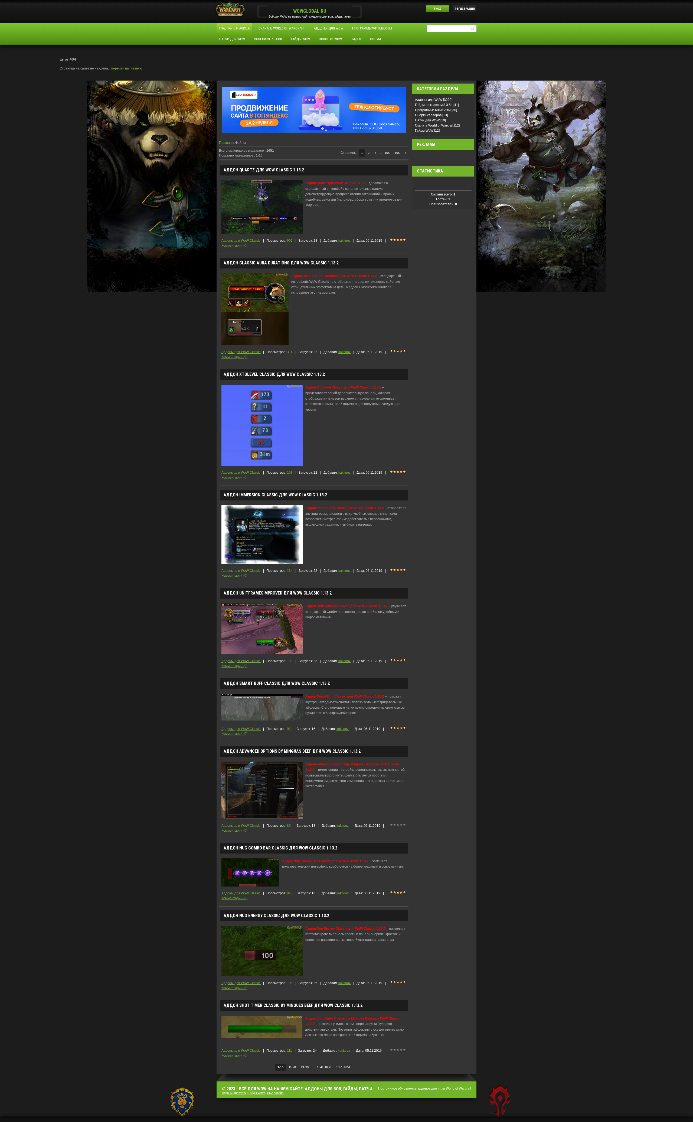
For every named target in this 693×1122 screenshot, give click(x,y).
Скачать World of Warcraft (434, 125)
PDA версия (275, 1092)
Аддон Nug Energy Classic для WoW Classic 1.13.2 (276, 915)
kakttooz (344, 241)
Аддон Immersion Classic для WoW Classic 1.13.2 (275, 494)
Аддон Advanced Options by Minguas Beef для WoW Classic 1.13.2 (292, 751)
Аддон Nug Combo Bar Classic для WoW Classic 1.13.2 (280, 848)
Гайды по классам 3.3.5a (434, 105)
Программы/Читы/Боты (433, 110)
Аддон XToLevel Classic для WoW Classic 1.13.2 (274, 374)
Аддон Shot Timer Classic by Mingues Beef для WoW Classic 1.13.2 (293, 1005)
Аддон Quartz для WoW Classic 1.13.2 (264, 169)
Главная (226, 143)
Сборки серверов (428, 115)
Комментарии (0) (234, 245)
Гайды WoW (424, 130)
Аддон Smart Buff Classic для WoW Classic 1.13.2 (277, 683)
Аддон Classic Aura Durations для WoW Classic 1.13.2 (281, 262)
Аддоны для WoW (429, 100)
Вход (438, 9)
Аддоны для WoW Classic (241, 241)
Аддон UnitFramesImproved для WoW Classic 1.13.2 (278, 593)
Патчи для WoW (427, 120)
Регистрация (465, 9)
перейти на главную (126, 68)
